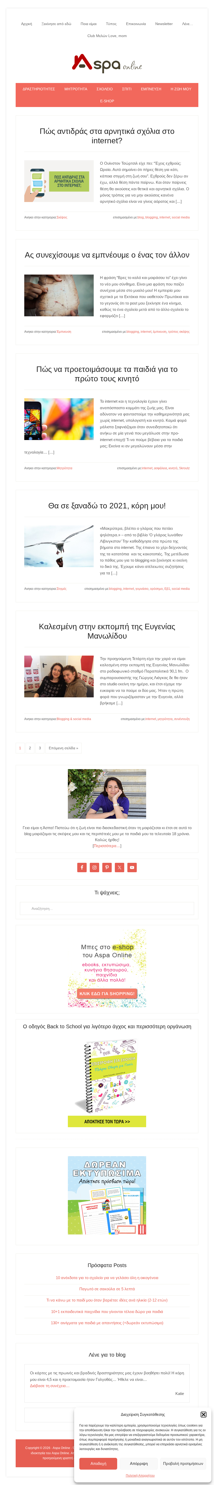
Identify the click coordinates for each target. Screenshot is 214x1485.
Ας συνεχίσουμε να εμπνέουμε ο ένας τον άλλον (107, 255)
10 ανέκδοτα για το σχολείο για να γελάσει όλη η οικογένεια (107, 1277)
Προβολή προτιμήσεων (183, 1463)
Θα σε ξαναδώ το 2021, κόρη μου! (107, 505)
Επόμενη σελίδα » (63, 748)
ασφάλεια (160, 468)
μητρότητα (165, 719)
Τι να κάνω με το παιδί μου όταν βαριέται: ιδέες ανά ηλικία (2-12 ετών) (107, 1300)
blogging (151, 217)
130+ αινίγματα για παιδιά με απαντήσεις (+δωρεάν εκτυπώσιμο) (107, 1323)
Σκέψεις (62, 217)
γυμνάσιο (141, 589)
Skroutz (184, 468)
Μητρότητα (64, 468)
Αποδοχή (98, 1463)
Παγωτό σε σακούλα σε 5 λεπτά (107, 1289)
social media (181, 217)
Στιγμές (62, 589)
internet (164, 217)
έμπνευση (160, 332)
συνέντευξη (182, 719)
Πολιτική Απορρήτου (140, 1475)
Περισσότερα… (107, 846)
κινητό (173, 468)
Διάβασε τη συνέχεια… (50, 1385)
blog (141, 217)
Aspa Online (107, 62)
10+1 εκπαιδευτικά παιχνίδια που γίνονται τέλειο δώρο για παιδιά (107, 1311)
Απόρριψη (139, 1463)
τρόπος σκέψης (179, 332)
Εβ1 (167, 589)
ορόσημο (156, 589)
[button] (203, 1414)
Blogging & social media (74, 719)
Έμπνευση (64, 332)
